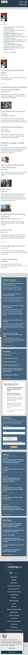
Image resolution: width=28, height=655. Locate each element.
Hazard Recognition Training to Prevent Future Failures (14, 88)
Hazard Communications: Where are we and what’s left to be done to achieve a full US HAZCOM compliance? (13, 461)
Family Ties (5, 189)
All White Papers (8, 554)
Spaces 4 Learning (14, 615)
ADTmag (14, 580)
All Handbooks (7, 378)
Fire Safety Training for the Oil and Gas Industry (13, 545)
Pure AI (14, 603)
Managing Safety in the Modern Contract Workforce (14, 394)
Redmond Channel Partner (14, 609)
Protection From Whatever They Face (12, 128)
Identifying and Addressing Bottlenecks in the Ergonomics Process (13, 530)
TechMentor (14, 618)
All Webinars (7, 514)
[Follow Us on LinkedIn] (21, 2)
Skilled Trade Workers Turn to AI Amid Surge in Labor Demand (13, 284)
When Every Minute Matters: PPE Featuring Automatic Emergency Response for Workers (11, 479)
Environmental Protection (14, 592)
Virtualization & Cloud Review (14, 630)
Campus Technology (14, 589)
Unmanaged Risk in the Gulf (13, 245)
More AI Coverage (8, 345)
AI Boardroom (14, 577)
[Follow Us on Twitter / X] (23, 2)
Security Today (14, 612)
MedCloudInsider (14, 600)
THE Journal (14, 627)
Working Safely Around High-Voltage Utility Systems (13, 498)
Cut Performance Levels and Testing (13, 112)
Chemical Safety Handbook (10, 358)
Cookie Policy (11, 645)
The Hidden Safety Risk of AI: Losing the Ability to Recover (13, 306)
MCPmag (14, 597)
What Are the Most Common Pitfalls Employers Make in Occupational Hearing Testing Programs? (12, 525)
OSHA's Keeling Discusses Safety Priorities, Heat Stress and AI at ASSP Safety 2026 (15, 399)
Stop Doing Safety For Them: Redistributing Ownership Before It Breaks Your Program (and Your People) (13, 508)
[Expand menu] (25, 2)
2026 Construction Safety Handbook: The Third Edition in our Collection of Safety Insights (13, 370)
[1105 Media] (14, 573)
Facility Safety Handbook (9, 362)
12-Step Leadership (9, 259)
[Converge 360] (14, 567)
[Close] (21, 634)
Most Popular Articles (11, 384)
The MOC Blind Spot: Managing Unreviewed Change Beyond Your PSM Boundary (13, 540)
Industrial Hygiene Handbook (11, 375)
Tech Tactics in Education (14, 621)
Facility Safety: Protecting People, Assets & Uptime (14, 469)
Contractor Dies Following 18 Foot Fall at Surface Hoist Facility (15, 389)
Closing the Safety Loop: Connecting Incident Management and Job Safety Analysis (13, 489)
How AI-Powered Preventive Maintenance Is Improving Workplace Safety (13, 334)
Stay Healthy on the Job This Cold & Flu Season (12, 166)
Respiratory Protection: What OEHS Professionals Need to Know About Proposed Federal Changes (14, 405)
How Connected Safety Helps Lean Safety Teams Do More (12, 294)
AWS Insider (14, 583)
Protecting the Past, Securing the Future (13, 215)
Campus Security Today (14, 586)
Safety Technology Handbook (11, 365)
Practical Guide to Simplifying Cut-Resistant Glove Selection (12, 550)
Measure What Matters (9, 535)
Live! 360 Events (14, 595)
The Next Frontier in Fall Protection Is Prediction (13, 320)
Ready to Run (6, 229)
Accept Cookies (11, 652)
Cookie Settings (11, 648)
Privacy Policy (13, 435)
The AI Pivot (14, 624)
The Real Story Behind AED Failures (12, 71)
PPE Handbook (7, 355)
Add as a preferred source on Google (23, 5)
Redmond (14, 606)
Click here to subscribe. (10, 52)
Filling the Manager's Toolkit (12, 142)
